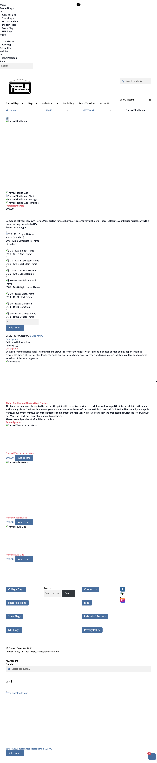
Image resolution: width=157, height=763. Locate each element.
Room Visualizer (87, 103)
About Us (105, 103)
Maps (31, 103)
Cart (9, 681)
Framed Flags (13, 103)
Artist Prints (48, 103)
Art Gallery (68, 103)
